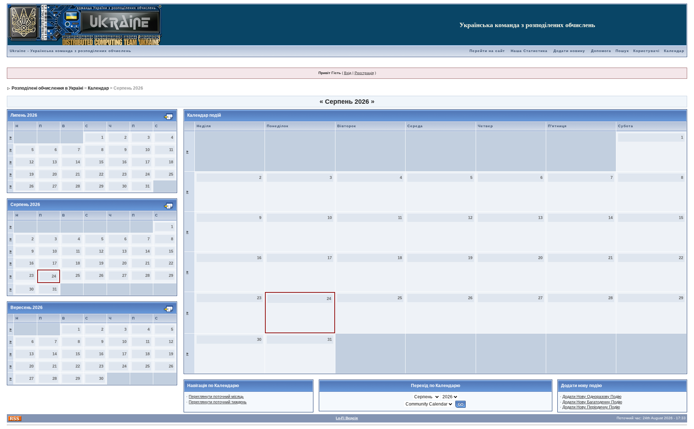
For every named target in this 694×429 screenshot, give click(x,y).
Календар (674, 51)
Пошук (622, 51)
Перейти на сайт (487, 51)
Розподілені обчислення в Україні (47, 88)
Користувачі (646, 51)
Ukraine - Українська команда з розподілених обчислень (70, 51)
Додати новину (569, 51)
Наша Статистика (529, 51)
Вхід (347, 73)
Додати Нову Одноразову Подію (591, 396)
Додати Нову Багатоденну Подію (592, 402)
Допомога (601, 51)
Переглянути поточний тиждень (218, 402)
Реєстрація (364, 73)
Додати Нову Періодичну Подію (591, 407)
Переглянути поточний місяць (216, 396)
